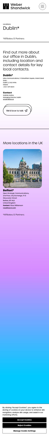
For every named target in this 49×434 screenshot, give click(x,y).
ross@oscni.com (9, 208)
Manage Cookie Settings (24, 431)
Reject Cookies (24, 425)
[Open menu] (42, 6)
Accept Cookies (24, 420)
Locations (7, 24)
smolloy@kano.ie (8, 99)
